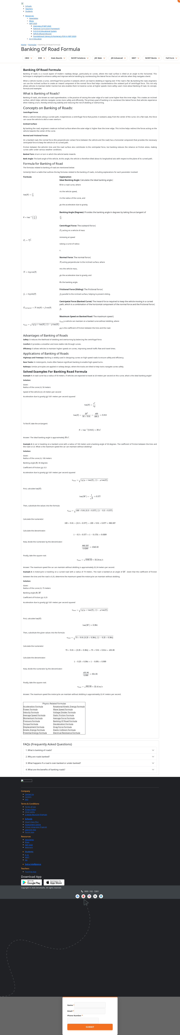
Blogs (31, 21)
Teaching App (30, 872)
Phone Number (75, 1015)
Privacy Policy (30, 809)
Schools (28, 6)
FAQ (26, 799)
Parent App (29, 832)
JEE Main (98, 58)
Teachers (29, 9)
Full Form (170, 58)
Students (29, 11)
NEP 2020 (33, 23)
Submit (90, 1027)
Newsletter (33, 18)
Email (70, 1011)
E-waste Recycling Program (36, 814)
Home (23, 44)
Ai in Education (35, 39)
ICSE (40, 58)
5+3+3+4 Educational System (45, 31)
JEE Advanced (117, 58)
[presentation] (28, 194)
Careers (28, 797)
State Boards (56, 58)
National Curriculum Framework (46, 28)
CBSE (27, 58)
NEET (134, 58)
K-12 (27, 855)
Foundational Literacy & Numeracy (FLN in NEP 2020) (54, 36)
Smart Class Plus (32, 822)
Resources (29, 16)
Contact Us (29, 794)
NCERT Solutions (78, 58)
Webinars (29, 847)
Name (70, 1005)
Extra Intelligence (33, 864)
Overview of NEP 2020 (42, 26)
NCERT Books (151, 58)
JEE (26, 860)
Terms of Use (30, 807)
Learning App (30, 829)
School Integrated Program (36, 827)
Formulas (32, 44)
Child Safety (30, 812)
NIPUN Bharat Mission (42, 34)
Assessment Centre (33, 824)
